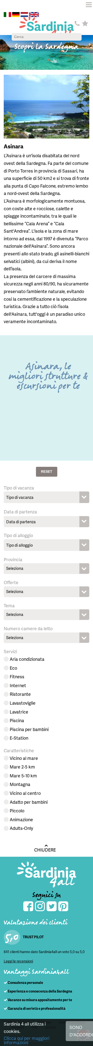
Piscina (17, 720)
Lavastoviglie (22, 703)
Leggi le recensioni (18, 961)
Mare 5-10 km (23, 775)
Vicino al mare (24, 758)
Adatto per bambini (29, 802)
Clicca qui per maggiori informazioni (26, 1040)
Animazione (21, 819)
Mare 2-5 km (22, 767)
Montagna (20, 784)
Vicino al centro (25, 793)
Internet (18, 685)
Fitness (17, 676)
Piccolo (17, 810)
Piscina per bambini (29, 729)
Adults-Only (21, 828)
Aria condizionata (27, 659)
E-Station (19, 738)
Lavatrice (19, 712)
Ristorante (20, 694)
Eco (13, 668)
